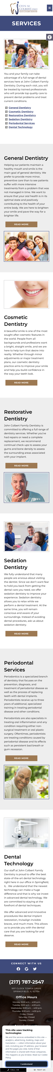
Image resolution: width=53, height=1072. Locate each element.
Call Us (14, 1070)
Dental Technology (21, 127)
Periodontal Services (22, 123)
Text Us (41, 1070)
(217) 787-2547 (26, 982)
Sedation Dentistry (20, 119)
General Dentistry (20, 107)
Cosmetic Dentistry (21, 111)
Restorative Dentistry (22, 115)
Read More (21, 224)
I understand (26, 1064)
